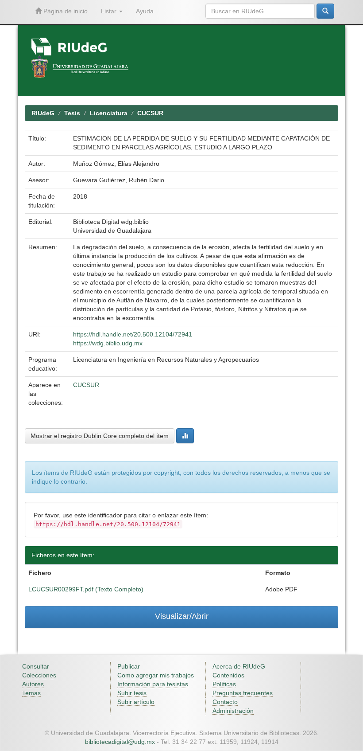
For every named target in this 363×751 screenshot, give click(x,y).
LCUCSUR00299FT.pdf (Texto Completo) (85, 589)
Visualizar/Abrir (182, 616)
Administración (233, 710)
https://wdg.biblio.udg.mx (108, 343)
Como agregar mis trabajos (155, 675)
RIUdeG (42, 113)
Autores (33, 684)
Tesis (72, 113)
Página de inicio (65, 11)
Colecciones (39, 675)
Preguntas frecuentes (242, 692)
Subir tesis (132, 692)
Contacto (225, 701)
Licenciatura (108, 113)
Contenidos (228, 675)
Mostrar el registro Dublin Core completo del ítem (100, 435)
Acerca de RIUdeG (238, 666)
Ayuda (145, 11)
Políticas (224, 684)
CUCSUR (150, 113)
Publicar (128, 666)
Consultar (35, 666)
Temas (31, 692)
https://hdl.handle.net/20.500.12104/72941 (132, 334)
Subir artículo (135, 701)
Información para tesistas (152, 684)
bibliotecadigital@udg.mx (120, 741)
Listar (109, 11)
